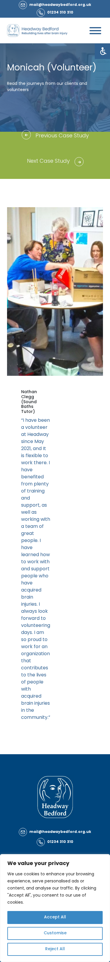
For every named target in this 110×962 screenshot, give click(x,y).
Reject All (55, 949)
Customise (55, 933)
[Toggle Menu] (95, 30)
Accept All (55, 917)
